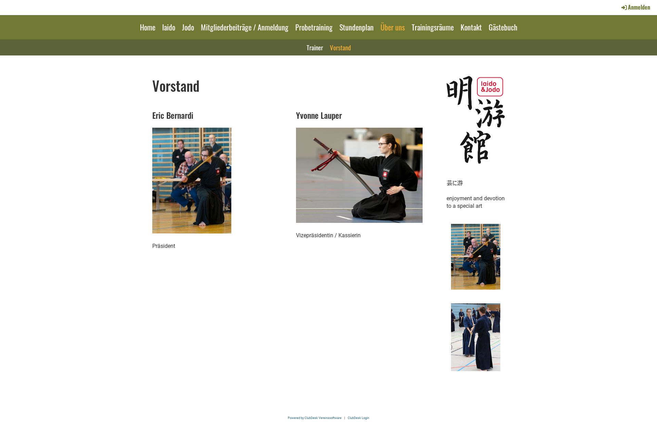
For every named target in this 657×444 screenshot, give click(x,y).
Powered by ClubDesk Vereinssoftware (315, 418)
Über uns (393, 27)
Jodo (188, 27)
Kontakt (471, 27)
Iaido (168, 27)
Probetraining (314, 27)
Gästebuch (503, 27)
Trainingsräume (433, 27)
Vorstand (340, 47)
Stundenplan (356, 27)
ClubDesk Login (358, 418)
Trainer (315, 47)
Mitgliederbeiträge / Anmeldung (244, 27)
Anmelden (639, 7)
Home (147, 27)
